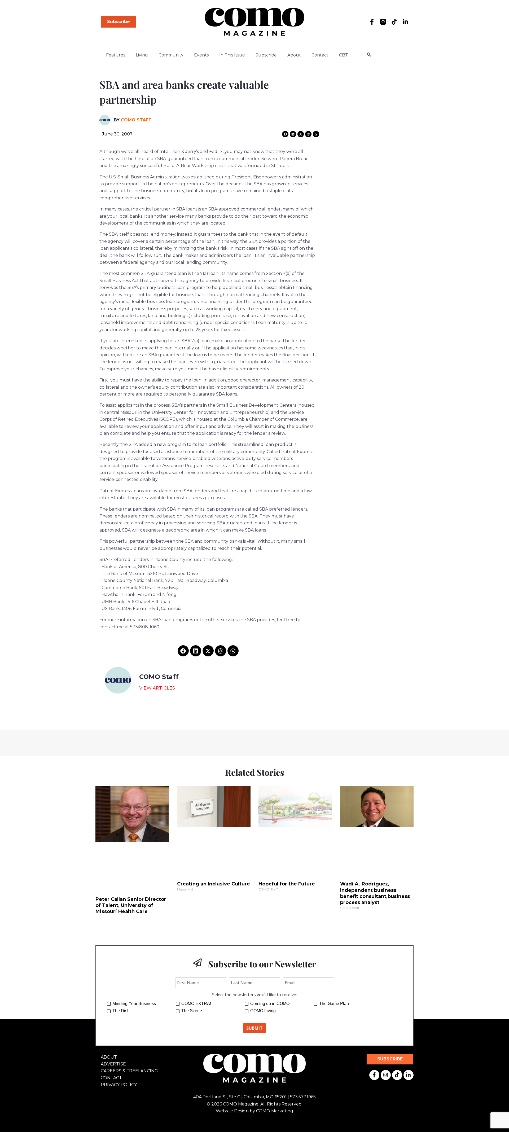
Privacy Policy (119, 1084)
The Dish (121, 1010)
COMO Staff (136, 119)
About (294, 55)
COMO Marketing (274, 1110)
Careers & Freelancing (129, 1070)
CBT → (346, 55)
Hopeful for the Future (286, 884)
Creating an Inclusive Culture (213, 884)
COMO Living (263, 1010)
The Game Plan (334, 1003)
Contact (319, 55)
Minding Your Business (134, 1003)
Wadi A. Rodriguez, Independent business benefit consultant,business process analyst (375, 893)
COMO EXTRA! (196, 1003)
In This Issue (232, 55)
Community (171, 55)
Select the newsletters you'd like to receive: (254, 995)
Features (115, 55)
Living (142, 55)
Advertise (113, 1064)
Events (201, 55)
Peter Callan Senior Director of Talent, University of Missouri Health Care (130, 905)
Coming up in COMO (269, 1003)
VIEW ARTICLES (157, 688)
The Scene (191, 1010)
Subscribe (266, 55)
